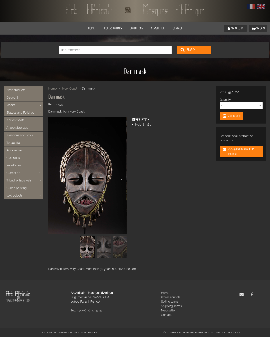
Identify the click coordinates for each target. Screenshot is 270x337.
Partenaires (48, 332)
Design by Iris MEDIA (227, 332)
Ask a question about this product (241, 151)
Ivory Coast (69, 88)
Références (65, 332)
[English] (261, 6)
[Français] (251, 6)
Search (191, 50)
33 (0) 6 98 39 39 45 (89, 310)
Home (52, 88)
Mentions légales (85, 332)
